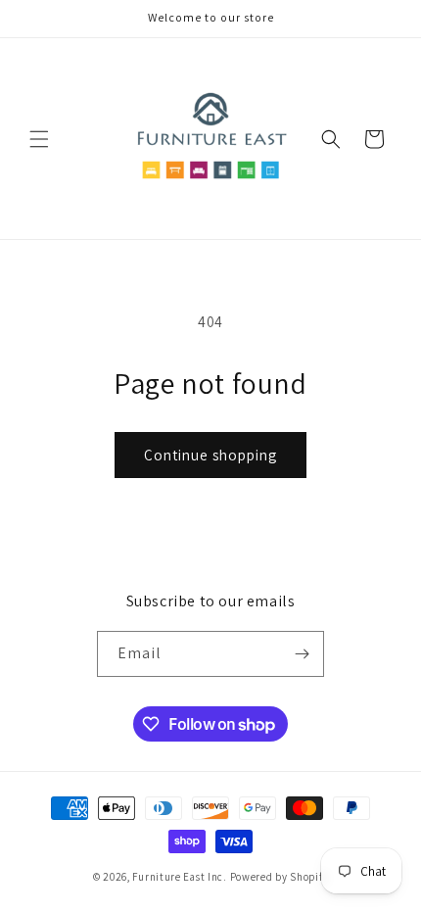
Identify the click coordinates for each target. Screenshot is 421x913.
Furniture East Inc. (179, 877)
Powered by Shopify (279, 877)
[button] (39, 139)
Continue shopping (210, 455)
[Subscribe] (301, 654)
